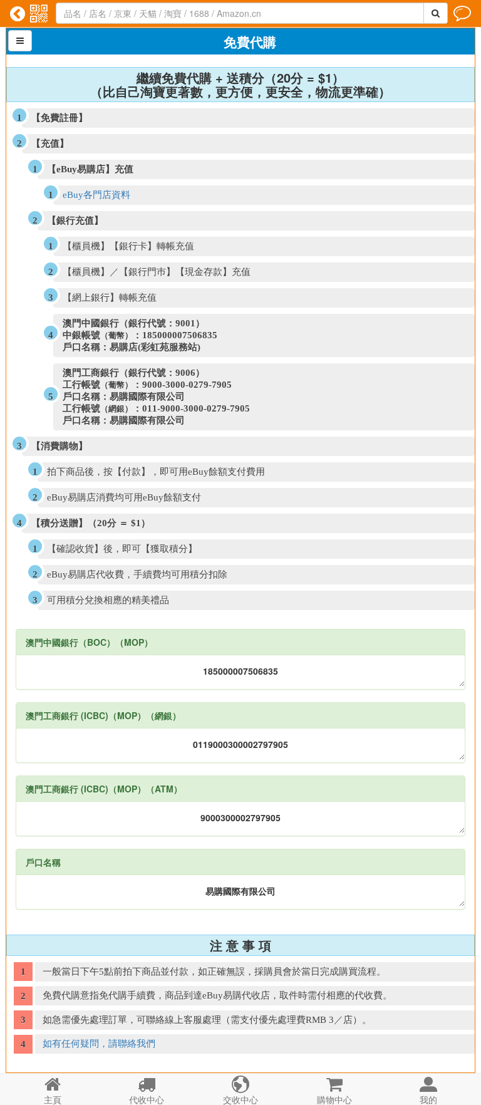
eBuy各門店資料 (96, 195)
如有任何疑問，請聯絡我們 (99, 1044)
